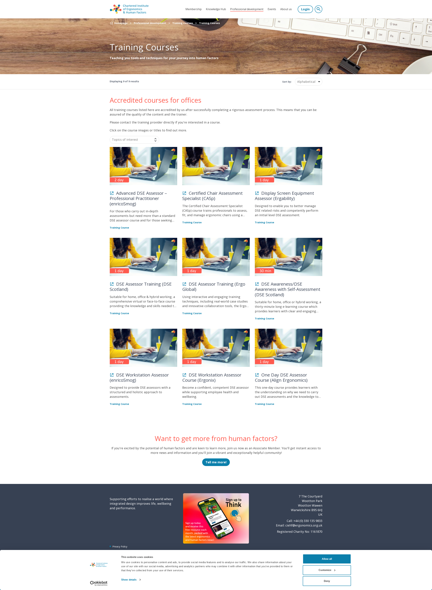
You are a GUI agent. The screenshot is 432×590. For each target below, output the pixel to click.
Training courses (182, 23)
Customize (325, 570)
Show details (129, 579)
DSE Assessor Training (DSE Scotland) (141, 286)
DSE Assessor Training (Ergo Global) (213, 286)
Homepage (121, 23)
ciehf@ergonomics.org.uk (303, 525)
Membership (193, 9)
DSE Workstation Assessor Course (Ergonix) (211, 377)
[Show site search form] (318, 9)
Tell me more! (216, 462)
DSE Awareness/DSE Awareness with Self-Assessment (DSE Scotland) (287, 289)
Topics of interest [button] (125, 139)
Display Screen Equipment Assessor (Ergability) (284, 195)
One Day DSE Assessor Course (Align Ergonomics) (281, 377)
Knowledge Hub (216, 9)
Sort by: (287, 81)
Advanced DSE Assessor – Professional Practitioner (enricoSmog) (138, 198)
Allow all (327, 558)
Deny (327, 581)
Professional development (246, 9)
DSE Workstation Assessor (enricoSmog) (139, 377)
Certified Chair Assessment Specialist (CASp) (212, 195)
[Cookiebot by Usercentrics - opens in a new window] (99, 583)
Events (272, 9)
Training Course (119, 227)
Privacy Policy (119, 546)
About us (286, 9)
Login (305, 9)
